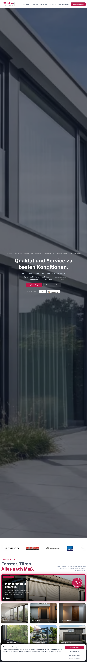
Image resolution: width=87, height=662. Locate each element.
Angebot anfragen (33, 285)
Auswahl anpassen (74, 655)
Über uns (35, 4)
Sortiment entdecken (52, 285)
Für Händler (52, 4)
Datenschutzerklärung (74, 658)
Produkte (26, 4)
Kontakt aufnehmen (78, 4)
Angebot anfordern (63, 4)
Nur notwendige (74, 651)
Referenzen (43, 4)
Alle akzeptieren (74, 647)
